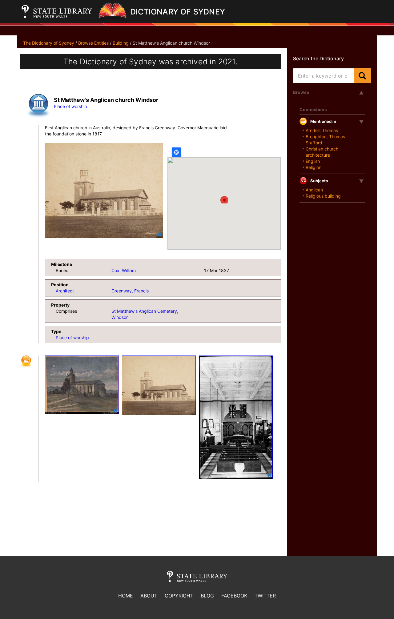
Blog (207, 596)
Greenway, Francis (130, 290)
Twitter (265, 596)
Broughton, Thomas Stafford (325, 139)
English (313, 161)
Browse (301, 92)
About (148, 596)
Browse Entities (93, 43)
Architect (65, 290)
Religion (313, 167)
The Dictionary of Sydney (48, 43)
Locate (176, 152)
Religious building (323, 196)
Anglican (314, 189)
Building (121, 43)
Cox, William (123, 270)
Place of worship (70, 106)
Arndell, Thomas (322, 130)
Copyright (179, 596)
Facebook (234, 596)
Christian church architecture (322, 152)
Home (125, 596)
